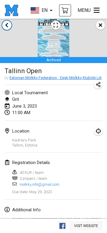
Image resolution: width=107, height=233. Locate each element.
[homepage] (11, 10)
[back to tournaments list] (6, 25)
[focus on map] (98, 131)
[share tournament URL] (98, 84)
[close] (100, 25)
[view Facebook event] (62, 226)
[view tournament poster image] (55, 25)
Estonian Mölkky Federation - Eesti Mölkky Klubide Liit (56, 77)
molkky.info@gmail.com (39, 184)
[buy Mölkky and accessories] (65, 10)
